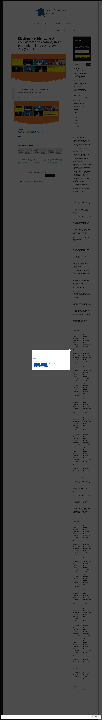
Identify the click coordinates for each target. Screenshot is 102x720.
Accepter (37, 363)
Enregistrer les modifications (40, 366)
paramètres (35, 355)
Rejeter (44, 363)
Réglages (51, 363)
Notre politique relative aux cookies (34, 718)
